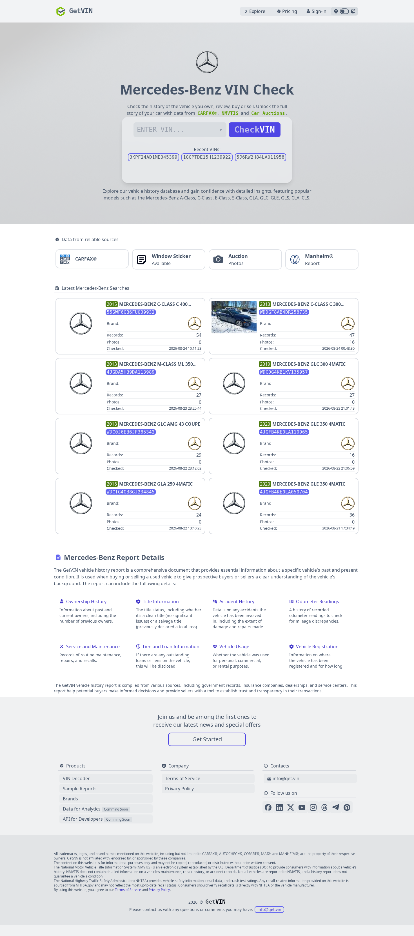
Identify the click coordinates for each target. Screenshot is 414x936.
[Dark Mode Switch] (344, 11)
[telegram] (335, 807)
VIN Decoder (76, 778)
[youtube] (302, 807)
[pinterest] (347, 807)
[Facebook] (268, 807)
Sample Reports (80, 788)
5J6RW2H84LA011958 (260, 157)
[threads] (324, 807)
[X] (290, 807)
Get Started (207, 739)
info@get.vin (286, 778)
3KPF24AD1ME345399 (153, 157)
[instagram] (313, 807)
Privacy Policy (179, 788)
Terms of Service (182, 778)
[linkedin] (279, 807)
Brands (70, 799)
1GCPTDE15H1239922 (207, 157)
